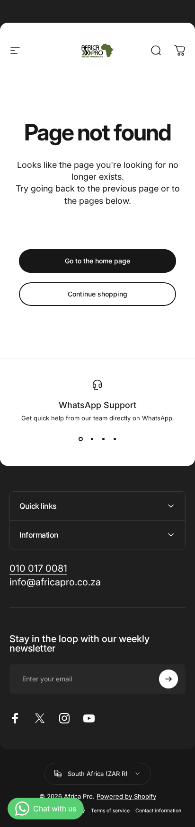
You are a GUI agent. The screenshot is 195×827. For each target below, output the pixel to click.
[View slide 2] (92, 438)
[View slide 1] (80, 438)
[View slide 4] (114, 438)
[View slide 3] (103, 438)
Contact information (158, 811)
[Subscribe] (168, 679)
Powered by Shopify (126, 796)
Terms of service (110, 811)
